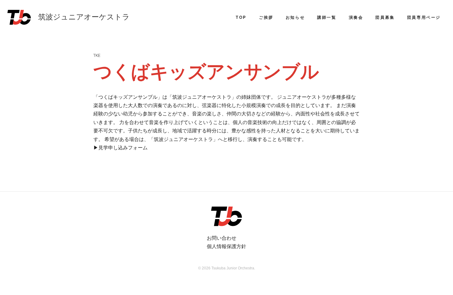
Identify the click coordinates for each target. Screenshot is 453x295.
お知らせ (295, 17)
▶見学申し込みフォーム (120, 147)
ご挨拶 (266, 17)
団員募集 (384, 17)
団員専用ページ (424, 17)
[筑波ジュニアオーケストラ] (226, 216)
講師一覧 (326, 17)
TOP (241, 17)
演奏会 (356, 17)
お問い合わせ (221, 237)
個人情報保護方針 (226, 246)
